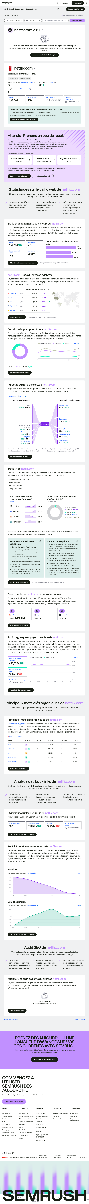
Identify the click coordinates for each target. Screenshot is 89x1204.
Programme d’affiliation (9, 1135)
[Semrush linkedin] (2, 1153)
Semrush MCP (23, 1113)
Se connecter (64, 3)
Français (82, 1157)
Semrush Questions (42, 1116)
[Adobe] (4, 1157)
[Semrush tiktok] (6, 1153)
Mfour (21, 1127)
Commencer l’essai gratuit (14, 1101)
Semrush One (6, 1113)
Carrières (39, 1121)
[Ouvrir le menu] (87, 3)
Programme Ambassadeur (74, 1119)
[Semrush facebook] (11, 1153)
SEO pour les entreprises (26, 1116)
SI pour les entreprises (26, 1121)
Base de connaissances (60, 1113)
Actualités (39, 1119)
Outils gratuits (23, 1135)
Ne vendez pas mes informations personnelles (42, 1136)
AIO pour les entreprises (26, 1119)
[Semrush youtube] (9, 1153)
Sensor (21, 1138)
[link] (14, 9)
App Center (22, 1130)
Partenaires (39, 1124)
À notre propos (40, 1113)
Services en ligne (25, 78)
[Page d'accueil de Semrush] (6, 3)
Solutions (5, 1119)
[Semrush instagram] (4, 1153)
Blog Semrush (74, 1113)
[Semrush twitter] (13, 1153)
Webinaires (73, 1116)
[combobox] (53, 20)
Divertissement (13, 78)
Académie (56, 1116)
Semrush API (57, 1119)
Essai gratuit (78, 3)
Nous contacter (41, 1140)
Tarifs (3, 1121)
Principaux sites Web (25, 1132)
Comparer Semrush (8, 1127)
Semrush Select (41, 1127)
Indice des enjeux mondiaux (41, 1130)
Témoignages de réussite (9, 1130)
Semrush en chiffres (8, 1132)
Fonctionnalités (7, 1116)
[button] (58, 9)
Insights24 (22, 1124)
